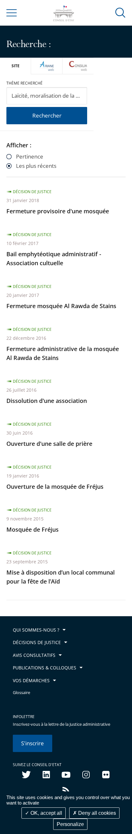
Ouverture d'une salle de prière (49, 443)
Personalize (70, 824)
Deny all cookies (96, 813)
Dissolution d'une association (46, 401)
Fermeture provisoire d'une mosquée (57, 211)
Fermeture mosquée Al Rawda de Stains (61, 306)
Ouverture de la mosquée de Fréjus (54, 486)
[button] (120, 12)
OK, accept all (45, 813)
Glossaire (21, 692)
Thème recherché (24, 83)
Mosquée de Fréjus (32, 529)
